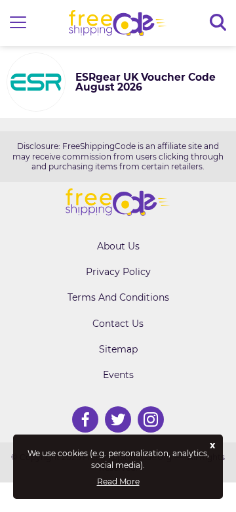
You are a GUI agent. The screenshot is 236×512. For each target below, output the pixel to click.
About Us (118, 246)
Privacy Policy (118, 272)
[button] (18, 23)
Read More (118, 482)
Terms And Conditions (118, 297)
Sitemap (118, 349)
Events (118, 375)
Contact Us (118, 324)
